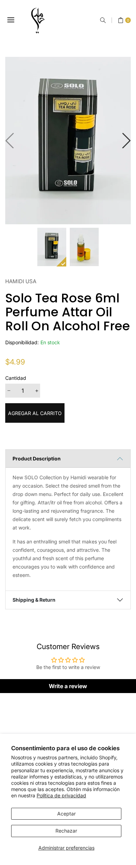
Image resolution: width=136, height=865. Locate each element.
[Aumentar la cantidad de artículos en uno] (36, 391)
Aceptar (66, 814)
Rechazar (66, 831)
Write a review (68, 686)
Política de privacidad (61, 795)
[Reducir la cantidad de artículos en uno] (8, 391)
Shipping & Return (34, 600)
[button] (103, 20)
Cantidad (15, 378)
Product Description (37, 458)
